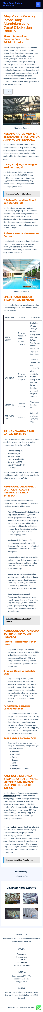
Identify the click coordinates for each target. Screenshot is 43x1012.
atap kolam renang (16, 827)
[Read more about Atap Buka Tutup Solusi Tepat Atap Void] (12, 898)
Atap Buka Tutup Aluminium (12, 4)
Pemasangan (21, 954)
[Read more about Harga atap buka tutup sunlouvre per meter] (12, 913)
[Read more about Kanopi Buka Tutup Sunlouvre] (30, 898)
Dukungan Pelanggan (21, 965)
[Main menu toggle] (38, 4)
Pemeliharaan (21, 957)
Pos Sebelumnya (21, 871)
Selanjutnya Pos (21, 876)
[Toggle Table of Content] (8, 91)
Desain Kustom (21, 962)
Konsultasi (21, 960)
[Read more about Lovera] (30, 913)
